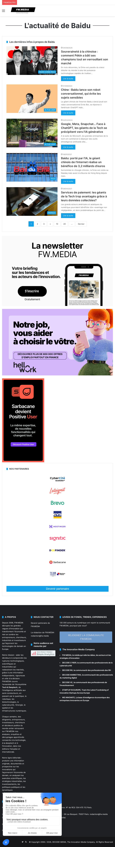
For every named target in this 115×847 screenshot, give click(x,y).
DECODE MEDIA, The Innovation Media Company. (73, 842)
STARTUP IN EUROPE (71, 690)
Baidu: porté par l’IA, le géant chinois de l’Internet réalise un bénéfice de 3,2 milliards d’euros (83, 162)
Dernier (81, 224)
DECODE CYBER (69, 663)
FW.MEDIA (18, 623)
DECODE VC (67, 682)
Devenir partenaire (57, 588)
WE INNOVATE (68, 697)
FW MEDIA (66, 655)
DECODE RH (67, 670)
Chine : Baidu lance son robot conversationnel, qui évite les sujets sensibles (81, 93)
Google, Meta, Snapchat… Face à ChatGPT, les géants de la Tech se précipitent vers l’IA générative (84, 127)
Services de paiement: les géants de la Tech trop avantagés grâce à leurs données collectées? (84, 196)
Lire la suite (68, 78)
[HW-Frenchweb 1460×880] (57, 375)
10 (57, 224)
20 (64, 224)
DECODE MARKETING (71, 675)
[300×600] (23, 461)
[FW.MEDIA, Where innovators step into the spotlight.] (23, 10)
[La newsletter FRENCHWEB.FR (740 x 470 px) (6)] (57, 305)
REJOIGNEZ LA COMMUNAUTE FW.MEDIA (86, 637)
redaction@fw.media (40, 636)
